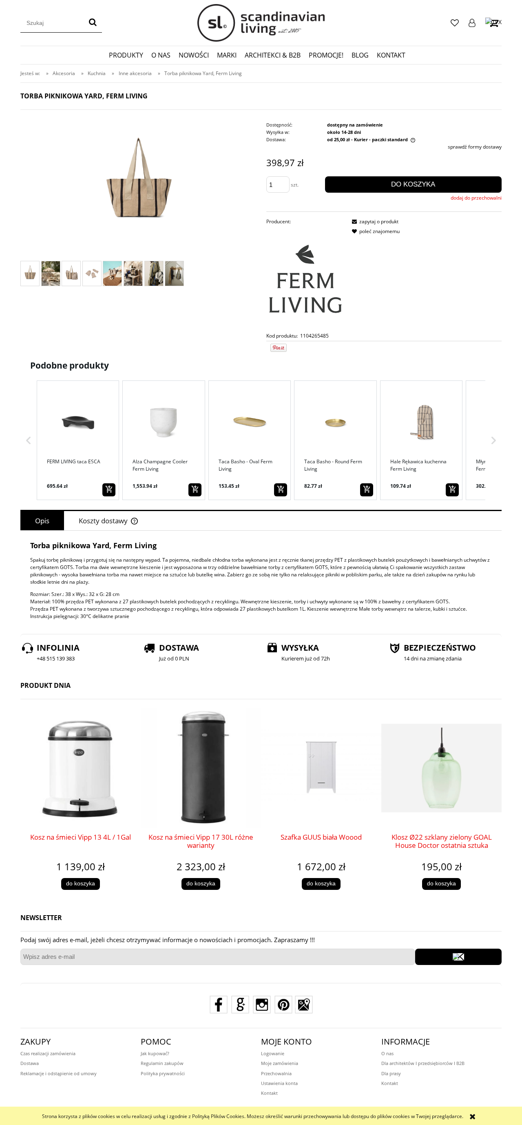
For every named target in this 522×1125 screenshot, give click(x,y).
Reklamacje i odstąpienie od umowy (58, 1073)
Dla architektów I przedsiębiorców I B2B (422, 1063)
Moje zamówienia (279, 1063)
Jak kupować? (155, 1053)
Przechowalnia (276, 1073)
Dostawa (29, 1063)
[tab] (42, 520)
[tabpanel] (261, 580)
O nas (387, 1053)
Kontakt (269, 1093)
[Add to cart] (108, 489)
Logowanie (472, 23)
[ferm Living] (305, 278)
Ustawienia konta (279, 1083)
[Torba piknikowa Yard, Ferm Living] (30, 273)
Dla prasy (391, 1073)
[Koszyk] (493, 23)
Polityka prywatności (163, 1073)
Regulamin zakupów (162, 1063)
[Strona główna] (260, 23)
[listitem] (78, 440)
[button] (28, 440)
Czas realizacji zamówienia (47, 1053)
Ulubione (455, 23)
